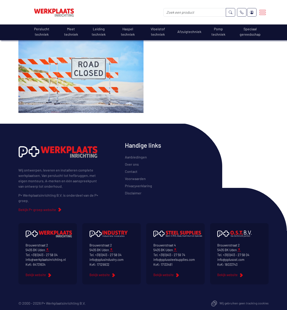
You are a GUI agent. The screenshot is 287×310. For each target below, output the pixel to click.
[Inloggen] (252, 12)
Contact (131, 171)
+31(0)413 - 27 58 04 (44, 255)
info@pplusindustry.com (106, 260)
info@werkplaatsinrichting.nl (46, 260)
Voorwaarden (135, 178)
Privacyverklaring (138, 186)
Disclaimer (133, 193)
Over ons (132, 164)
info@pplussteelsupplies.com (174, 260)
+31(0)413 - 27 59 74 (172, 255)
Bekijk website (36, 275)
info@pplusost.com (230, 260)
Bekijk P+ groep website (37, 209)
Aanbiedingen (136, 157)
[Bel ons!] (241, 12)
